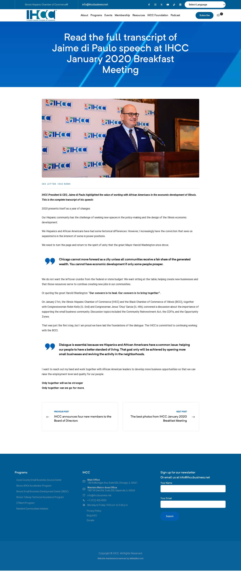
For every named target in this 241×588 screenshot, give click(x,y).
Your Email (166, 498)
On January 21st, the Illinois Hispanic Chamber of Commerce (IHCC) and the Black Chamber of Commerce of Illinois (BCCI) (112, 301)
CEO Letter (49, 184)
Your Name (166, 483)
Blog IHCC (92, 515)
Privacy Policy (94, 510)
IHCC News (64, 184)
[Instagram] (155, 5)
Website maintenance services (112, 558)
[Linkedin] (180, 5)
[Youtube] (168, 5)
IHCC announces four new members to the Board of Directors (80, 416)
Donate (90, 520)
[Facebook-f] (149, 5)
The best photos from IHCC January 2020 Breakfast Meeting (161, 416)
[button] (204, 15)
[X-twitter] (162, 5)
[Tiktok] (174, 5)
